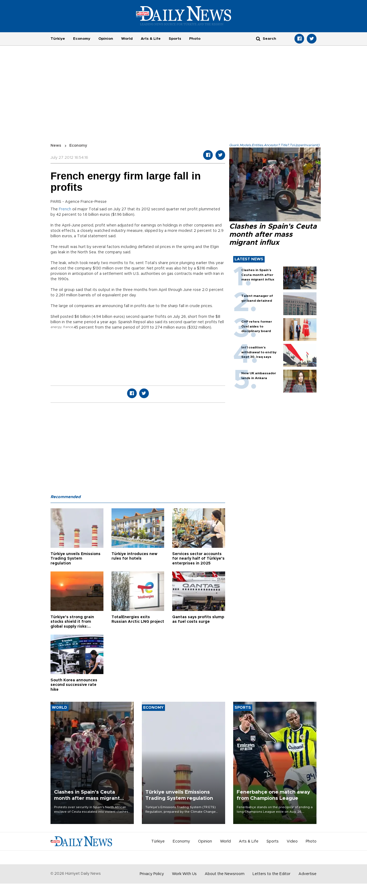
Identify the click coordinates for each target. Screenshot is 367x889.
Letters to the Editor (271, 874)
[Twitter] (311, 39)
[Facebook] (299, 39)
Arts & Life (151, 39)
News (56, 145)
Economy (81, 39)
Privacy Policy (152, 874)
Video (292, 841)
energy (56, 327)
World (127, 39)
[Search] (258, 38)
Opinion (105, 39)
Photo (194, 39)
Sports (175, 39)
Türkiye (58, 39)
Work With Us (184, 874)
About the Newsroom (224, 874)
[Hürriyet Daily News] (183, 15)
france (68, 327)
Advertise (307, 874)
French (65, 209)
